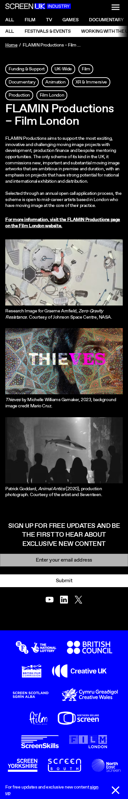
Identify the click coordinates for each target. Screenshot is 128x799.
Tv (49, 20)
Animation (55, 82)
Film (30, 20)
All (9, 20)
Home (11, 45)
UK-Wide (63, 69)
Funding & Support (27, 69)
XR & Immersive (91, 82)
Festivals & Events (48, 31)
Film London (52, 95)
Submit (64, 580)
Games (70, 20)
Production (19, 95)
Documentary (22, 82)
